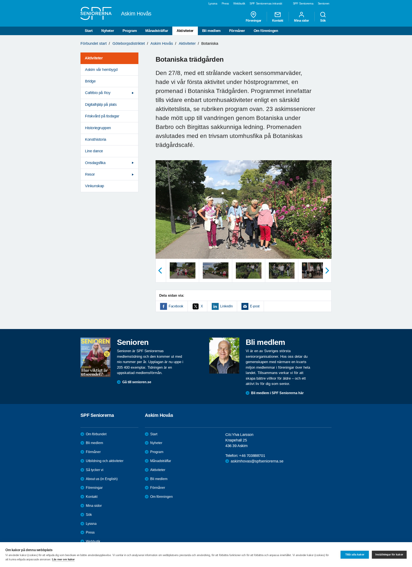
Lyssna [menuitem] (212, 3)
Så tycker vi (94, 470)
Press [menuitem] (225, 3)
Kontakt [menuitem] (277, 20)
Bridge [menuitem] (90, 81)
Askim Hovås (161, 43)
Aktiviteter (185, 31)
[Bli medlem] (224, 356)
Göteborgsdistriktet (128, 43)
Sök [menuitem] (323, 20)
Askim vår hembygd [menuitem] (101, 69)
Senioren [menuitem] (323, 3)
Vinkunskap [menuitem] (94, 186)
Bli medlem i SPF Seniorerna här (277, 393)
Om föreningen (266, 31)
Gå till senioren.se (136, 382)
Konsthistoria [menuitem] (95, 139)
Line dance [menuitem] (94, 151)
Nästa (327, 270)
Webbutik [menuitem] (239, 3)
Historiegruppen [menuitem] (98, 128)
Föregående (160, 270)
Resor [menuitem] (90, 174)
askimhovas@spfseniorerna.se (257, 461)
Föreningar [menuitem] (253, 20)
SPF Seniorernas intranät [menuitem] (266, 3)
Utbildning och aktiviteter (104, 461)
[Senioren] (95, 357)
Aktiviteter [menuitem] (94, 58)
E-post (254, 306)
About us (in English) (102, 479)
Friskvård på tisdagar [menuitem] (102, 116)
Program (130, 31)
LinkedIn (226, 306)
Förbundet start (93, 43)
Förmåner (237, 31)
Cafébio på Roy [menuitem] (97, 93)
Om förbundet (96, 434)
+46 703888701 (252, 455)
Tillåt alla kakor (354, 554)
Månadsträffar (156, 31)
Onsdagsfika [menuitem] (95, 163)
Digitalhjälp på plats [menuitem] (101, 104)
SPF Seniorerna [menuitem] (303, 3)
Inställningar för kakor (389, 554)
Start (89, 31)
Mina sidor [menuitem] (301, 20)
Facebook (176, 306)
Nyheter (107, 31)
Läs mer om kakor (63, 559)
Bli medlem (211, 31)
